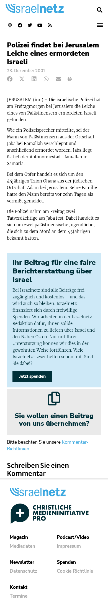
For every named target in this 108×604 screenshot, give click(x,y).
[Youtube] (39, 25)
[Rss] (49, 25)
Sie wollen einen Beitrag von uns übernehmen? (54, 419)
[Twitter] (29, 25)
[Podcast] (10, 25)
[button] (99, 10)
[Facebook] (20, 25)
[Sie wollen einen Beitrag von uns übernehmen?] (54, 398)
